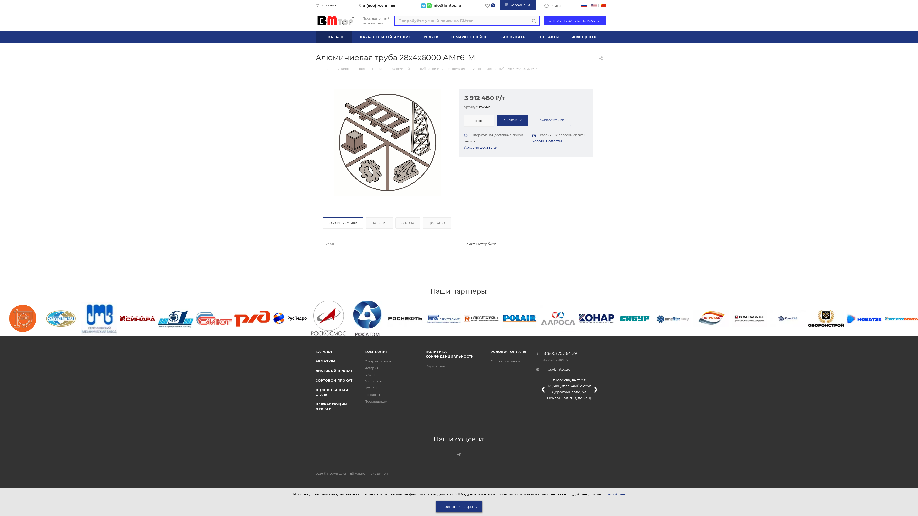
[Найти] (534, 21)
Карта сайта (435, 366)
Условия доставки (480, 147)
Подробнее (614, 494)
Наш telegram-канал (459, 455)
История (371, 368)
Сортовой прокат (334, 380)
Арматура (325, 361)
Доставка (437, 223)
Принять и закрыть (459, 506)
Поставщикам (376, 401)
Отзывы (371, 388)
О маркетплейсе (378, 361)
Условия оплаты (547, 141)
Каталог (324, 352)
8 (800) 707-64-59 (379, 5)
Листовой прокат (334, 371)
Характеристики (343, 223)
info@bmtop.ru (557, 369)
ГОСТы (370, 374)
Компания (376, 352)
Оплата (407, 223)
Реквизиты (373, 381)
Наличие (379, 223)
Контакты (372, 395)
